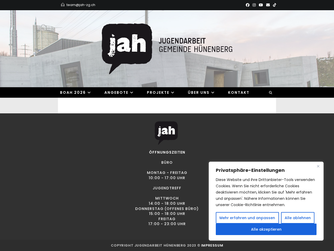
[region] (266, 201)
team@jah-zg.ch (81, 4)
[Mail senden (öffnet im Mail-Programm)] (268, 5)
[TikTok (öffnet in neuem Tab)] (273, 5)
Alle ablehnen (298, 217)
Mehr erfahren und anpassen (247, 217)
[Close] (318, 166)
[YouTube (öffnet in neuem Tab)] (261, 5)
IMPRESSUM (212, 245)
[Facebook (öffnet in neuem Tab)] (247, 5)
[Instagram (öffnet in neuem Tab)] (254, 5)
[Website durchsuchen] (270, 93)
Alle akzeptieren (266, 229)
